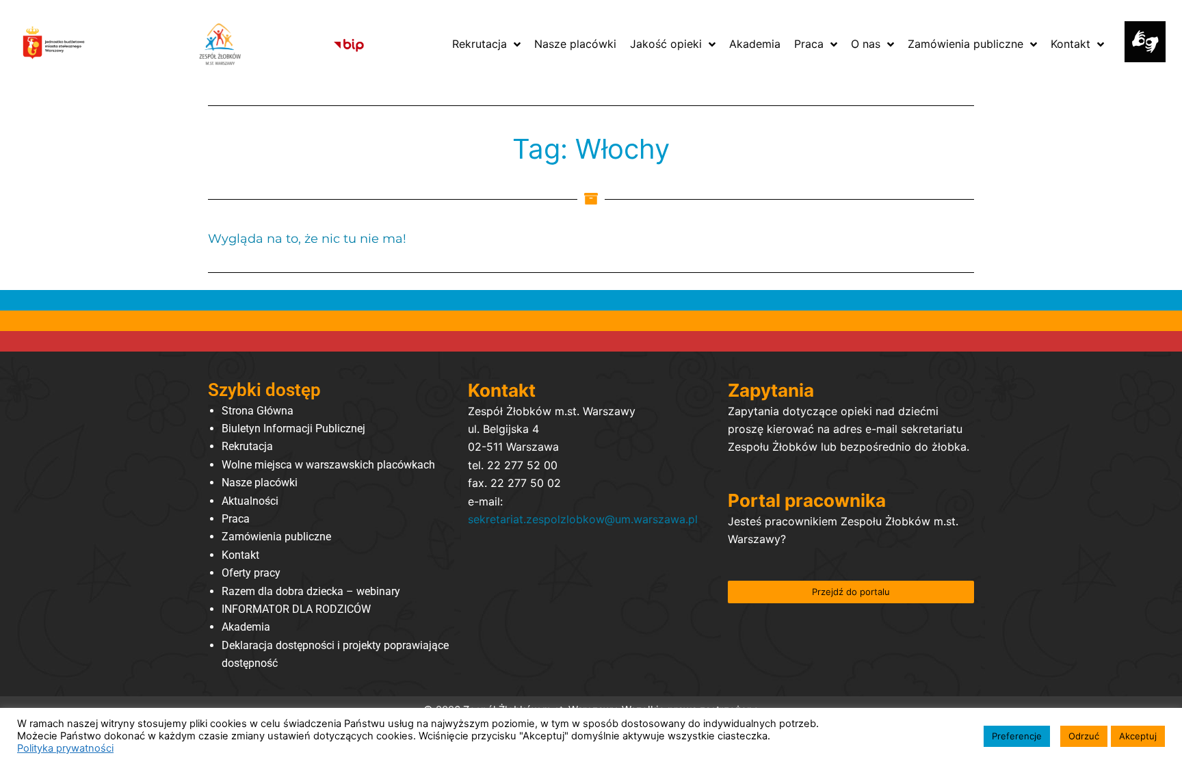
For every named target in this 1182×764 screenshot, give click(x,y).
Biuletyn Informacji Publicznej (293, 428)
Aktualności (250, 501)
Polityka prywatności (65, 748)
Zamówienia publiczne (276, 536)
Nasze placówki (260, 482)
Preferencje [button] (1017, 735)
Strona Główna (257, 410)
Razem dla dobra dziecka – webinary (311, 591)
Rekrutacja (247, 446)
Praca (236, 518)
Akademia (246, 626)
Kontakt (240, 555)
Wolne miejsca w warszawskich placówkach (328, 464)
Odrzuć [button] (1083, 735)
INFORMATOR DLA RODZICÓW (296, 609)
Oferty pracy (251, 572)
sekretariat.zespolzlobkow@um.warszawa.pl (583, 519)
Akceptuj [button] (1138, 735)
